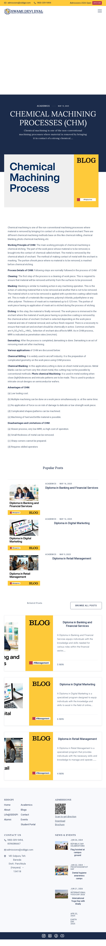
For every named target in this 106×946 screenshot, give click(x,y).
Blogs (24, 809)
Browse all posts (86, 605)
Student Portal (28, 824)
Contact (25, 814)
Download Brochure (60, 823)
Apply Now (97, 3)
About (7, 809)
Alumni (7, 819)
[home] (23, 12)
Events (24, 819)
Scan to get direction (65, 816)
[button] (100, 11)
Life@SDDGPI (11, 814)
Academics (43, 106)
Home (7, 805)
